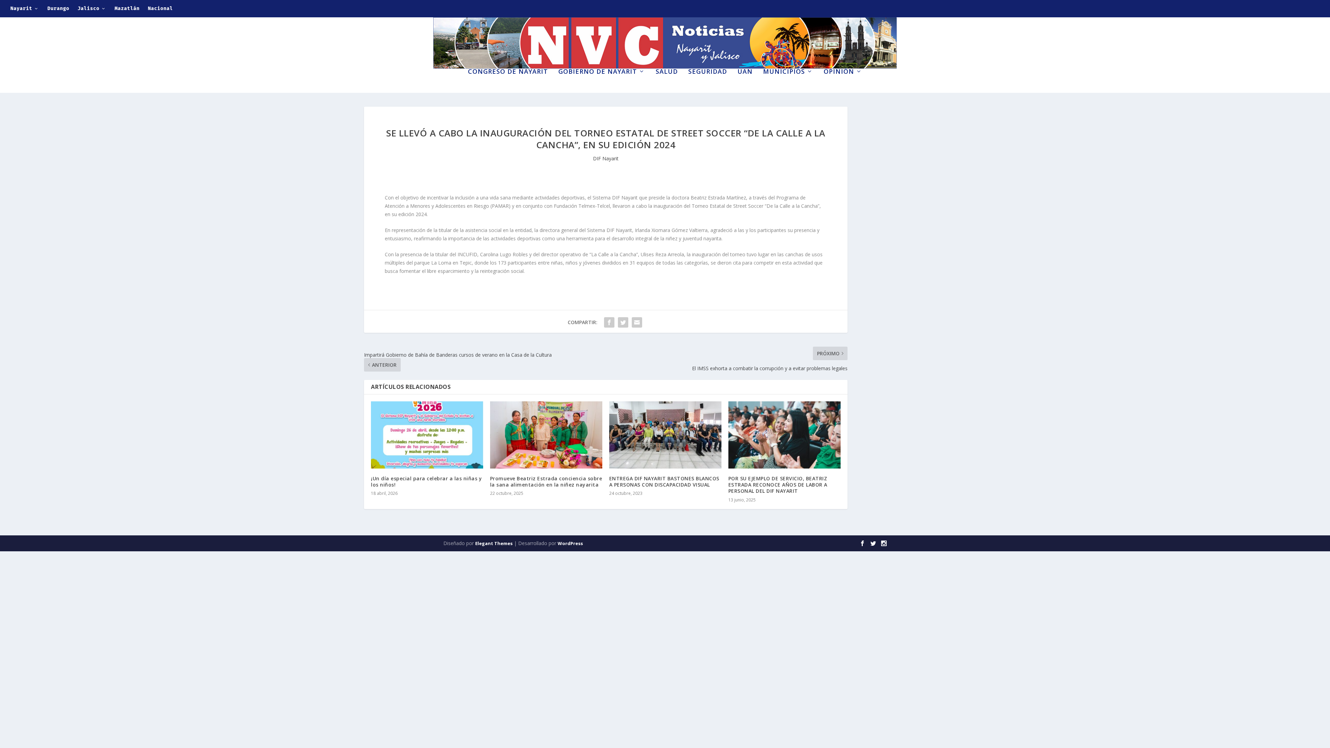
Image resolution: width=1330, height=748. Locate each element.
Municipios (784, 72)
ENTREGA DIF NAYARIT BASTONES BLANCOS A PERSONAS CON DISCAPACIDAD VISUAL (664, 481)
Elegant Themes (494, 543)
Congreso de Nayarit (508, 72)
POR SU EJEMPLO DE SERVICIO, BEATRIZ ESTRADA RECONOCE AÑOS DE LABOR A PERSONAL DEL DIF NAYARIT (777, 484)
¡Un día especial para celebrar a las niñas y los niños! (426, 481)
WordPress (570, 543)
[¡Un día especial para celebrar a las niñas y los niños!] (427, 435)
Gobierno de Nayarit (597, 72)
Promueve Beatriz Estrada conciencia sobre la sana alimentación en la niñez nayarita (546, 481)
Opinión (839, 72)
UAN (745, 72)
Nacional (160, 8)
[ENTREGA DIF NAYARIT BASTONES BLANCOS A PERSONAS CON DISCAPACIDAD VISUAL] (665, 435)
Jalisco (88, 8)
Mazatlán (127, 8)
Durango (58, 8)
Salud (667, 72)
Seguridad (707, 72)
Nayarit (21, 8)
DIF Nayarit (606, 158)
